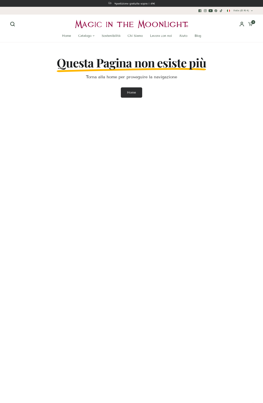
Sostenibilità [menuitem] (111, 36)
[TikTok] (221, 10)
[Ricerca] (13, 24)
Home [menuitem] (66, 36)
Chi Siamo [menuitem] (135, 36)
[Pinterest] (216, 10)
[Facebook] (200, 10)
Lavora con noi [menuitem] (161, 36)
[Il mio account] (242, 24)
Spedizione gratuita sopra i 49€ (134, 3)
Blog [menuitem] (198, 36)
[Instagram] (205, 10)
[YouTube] (210, 10)
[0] (249, 24)
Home (131, 92)
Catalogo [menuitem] (84, 36)
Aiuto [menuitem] (183, 36)
